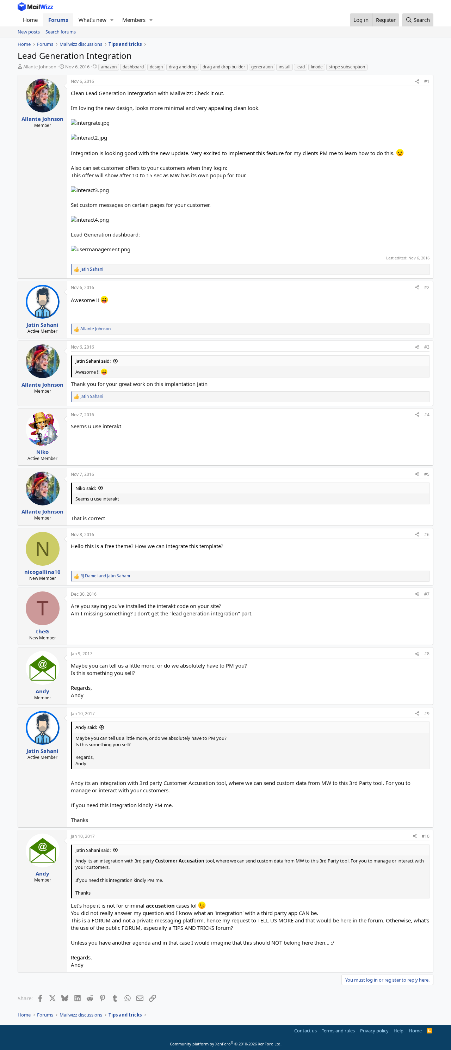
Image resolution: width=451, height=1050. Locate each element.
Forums (58, 19)
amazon (109, 67)
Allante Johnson (39, 66)
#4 (427, 415)
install (284, 67)
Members (134, 19)
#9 (427, 714)
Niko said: (85, 488)
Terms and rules (338, 1030)
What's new (92, 19)
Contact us (305, 1030)
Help (398, 1030)
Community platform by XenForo (226, 1043)
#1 (427, 81)
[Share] (417, 82)
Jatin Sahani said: (93, 361)
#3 (427, 347)
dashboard (133, 67)
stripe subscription (347, 67)
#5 (427, 474)
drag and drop (183, 67)
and (105, 576)
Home (30, 19)
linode (317, 67)
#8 (427, 654)
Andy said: (86, 727)
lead (300, 67)
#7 (427, 594)
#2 (427, 287)
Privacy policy (374, 1030)
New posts (29, 32)
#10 (426, 836)
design (156, 67)
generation (262, 67)
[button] (112, 19)
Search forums (60, 32)
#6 (427, 535)
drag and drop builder (224, 67)
